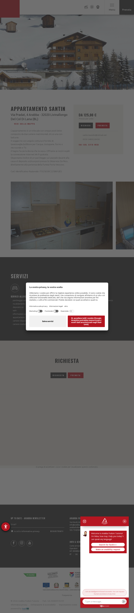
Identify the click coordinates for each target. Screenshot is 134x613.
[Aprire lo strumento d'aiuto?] (5, 526)
